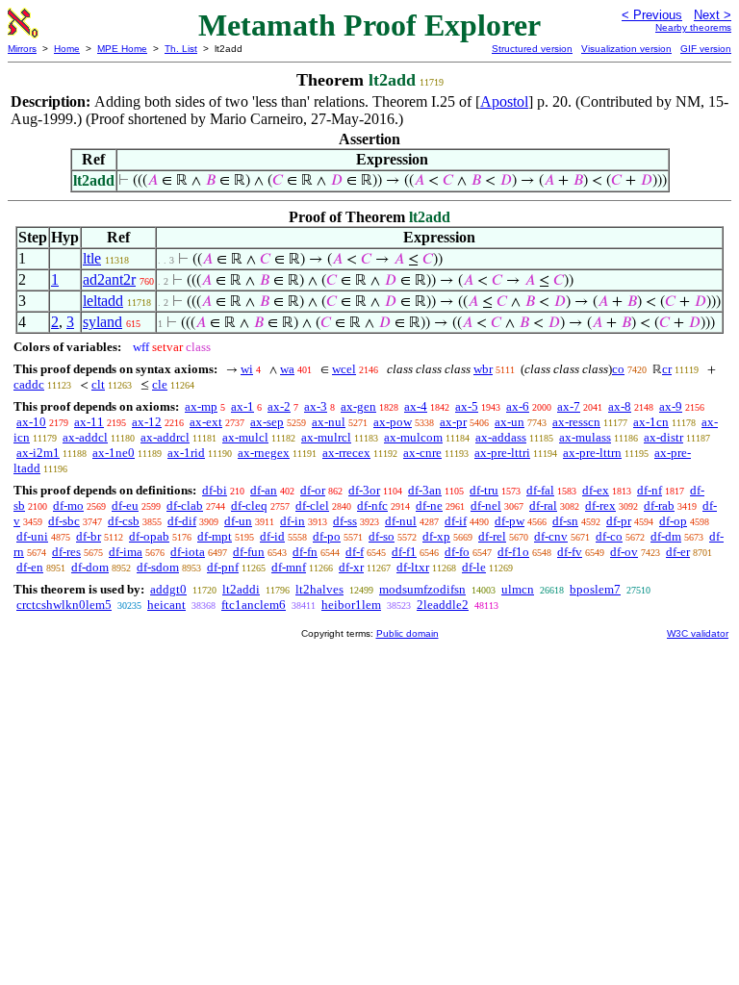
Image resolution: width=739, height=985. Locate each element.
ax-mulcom (413, 437)
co (618, 369)
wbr (483, 369)
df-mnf (288, 567)
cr (667, 369)
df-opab (149, 536)
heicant (166, 604)
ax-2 (279, 406)
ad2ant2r (109, 279)
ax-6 (517, 406)
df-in (292, 521)
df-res (66, 551)
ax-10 (31, 422)
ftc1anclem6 (253, 604)
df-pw (509, 521)
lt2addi (241, 589)
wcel (344, 369)
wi (247, 369)
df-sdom (158, 567)
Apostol (504, 101)
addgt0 (168, 589)
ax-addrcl (165, 437)
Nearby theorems (693, 27)
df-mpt (214, 536)
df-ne (429, 505)
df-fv (569, 551)
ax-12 (147, 422)
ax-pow (392, 422)
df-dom (90, 567)
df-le (474, 567)
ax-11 (89, 422)
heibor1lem (351, 604)
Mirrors (22, 48)
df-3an (425, 490)
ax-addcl (85, 437)
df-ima (125, 551)
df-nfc (372, 505)
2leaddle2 (443, 604)
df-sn (565, 521)
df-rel (492, 536)
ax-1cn (651, 422)
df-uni (32, 536)
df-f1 (404, 551)
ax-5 (466, 406)
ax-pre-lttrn (592, 452)
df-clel (312, 505)
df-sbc (64, 521)
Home (67, 48)
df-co (609, 536)
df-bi (214, 490)
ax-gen (358, 406)
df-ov (624, 551)
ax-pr (453, 422)
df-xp (436, 536)
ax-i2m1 (38, 452)
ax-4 (415, 406)
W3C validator (697, 633)
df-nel (486, 505)
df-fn (305, 551)
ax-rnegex (264, 452)
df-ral (543, 505)
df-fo (457, 551)
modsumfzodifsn (422, 589)
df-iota (187, 551)
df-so (382, 536)
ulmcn (517, 589)
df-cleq (249, 505)
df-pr (618, 521)
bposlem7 (595, 589)
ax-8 (619, 406)
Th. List (181, 48)
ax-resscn (576, 422)
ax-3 (315, 406)
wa (287, 369)
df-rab (659, 505)
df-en (29, 567)
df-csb (124, 521)
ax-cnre (422, 452)
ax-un (509, 422)
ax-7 (568, 406)
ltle (92, 258)
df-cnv (551, 536)
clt (98, 384)
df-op (673, 521)
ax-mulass (585, 437)
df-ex (595, 490)
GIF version (705, 48)
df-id (272, 536)
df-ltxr (412, 567)
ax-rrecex (346, 452)
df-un (238, 521)
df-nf (649, 490)
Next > (712, 15)
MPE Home (122, 48)
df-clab (184, 505)
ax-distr (663, 437)
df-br (88, 536)
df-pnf (223, 567)
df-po (327, 536)
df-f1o (513, 551)
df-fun (249, 551)
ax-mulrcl (326, 437)
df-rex (600, 505)
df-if (456, 521)
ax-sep (267, 422)
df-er (678, 551)
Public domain (407, 633)
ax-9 (670, 406)
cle (159, 384)
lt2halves (319, 589)
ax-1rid (186, 452)
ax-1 (242, 406)
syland (102, 322)
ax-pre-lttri (502, 452)
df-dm (665, 536)
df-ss (345, 521)
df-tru (484, 490)
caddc (28, 384)
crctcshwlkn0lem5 (64, 604)
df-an (263, 490)
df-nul (401, 521)
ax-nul (328, 422)
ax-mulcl (245, 437)
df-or (312, 490)
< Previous (652, 15)
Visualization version (626, 48)
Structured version (532, 48)
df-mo (68, 505)
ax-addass (500, 437)
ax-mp (201, 406)
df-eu (125, 505)
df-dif (181, 521)
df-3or (364, 490)
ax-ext (206, 422)
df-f (354, 551)
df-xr (351, 567)
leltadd (103, 300)
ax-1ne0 (113, 452)
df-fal (540, 490)
